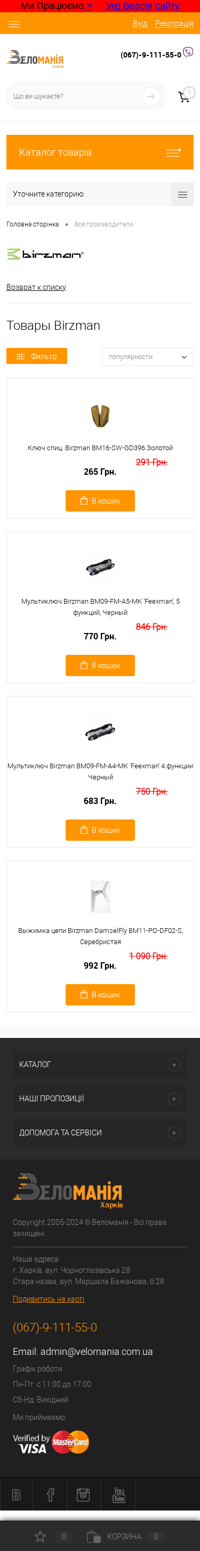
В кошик (106, 501)
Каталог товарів (55, 152)
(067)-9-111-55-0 (152, 55)
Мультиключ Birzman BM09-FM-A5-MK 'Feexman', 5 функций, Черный (100, 606)
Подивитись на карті (48, 1299)
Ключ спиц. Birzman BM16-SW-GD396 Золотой (100, 448)
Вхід (140, 23)
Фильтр (44, 356)
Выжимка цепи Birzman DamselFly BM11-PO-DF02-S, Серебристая (100, 936)
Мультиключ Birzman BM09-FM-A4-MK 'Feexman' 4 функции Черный (100, 771)
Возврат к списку (36, 287)
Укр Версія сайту (143, 6)
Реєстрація (174, 23)
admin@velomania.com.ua (97, 1351)
